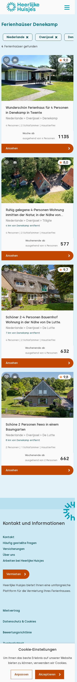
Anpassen (21, 674)
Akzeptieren (47, 674)
